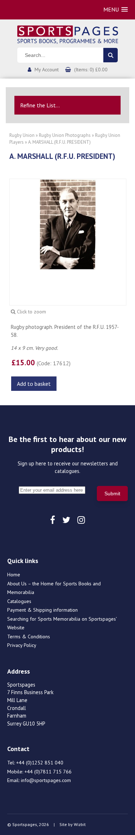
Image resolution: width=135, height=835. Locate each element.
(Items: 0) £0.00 (91, 69)
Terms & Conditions (28, 636)
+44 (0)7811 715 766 (48, 771)
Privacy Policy (21, 645)
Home (13, 574)
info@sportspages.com (46, 780)
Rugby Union (22, 135)
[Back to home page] (67, 33)
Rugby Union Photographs (65, 135)
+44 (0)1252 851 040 (39, 762)
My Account (47, 69)
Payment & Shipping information (42, 610)
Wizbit (80, 824)
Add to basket (34, 383)
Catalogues (19, 601)
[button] (115, 9)
